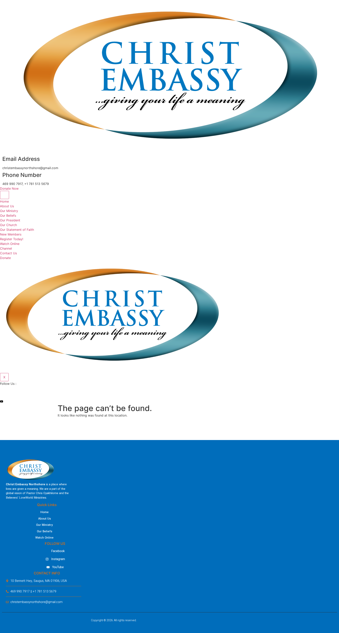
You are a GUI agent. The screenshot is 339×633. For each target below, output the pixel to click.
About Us (7, 206)
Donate (5, 258)
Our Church (8, 225)
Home (4, 201)
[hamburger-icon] (4, 195)
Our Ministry (9, 211)
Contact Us (8, 253)
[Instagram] (112, 396)
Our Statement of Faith (17, 230)
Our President (10, 220)
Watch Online (9, 244)
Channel (6, 248)
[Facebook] (112, 391)
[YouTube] (112, 401)
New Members (10, 234)
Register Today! (11, 239)
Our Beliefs (8, 215)
